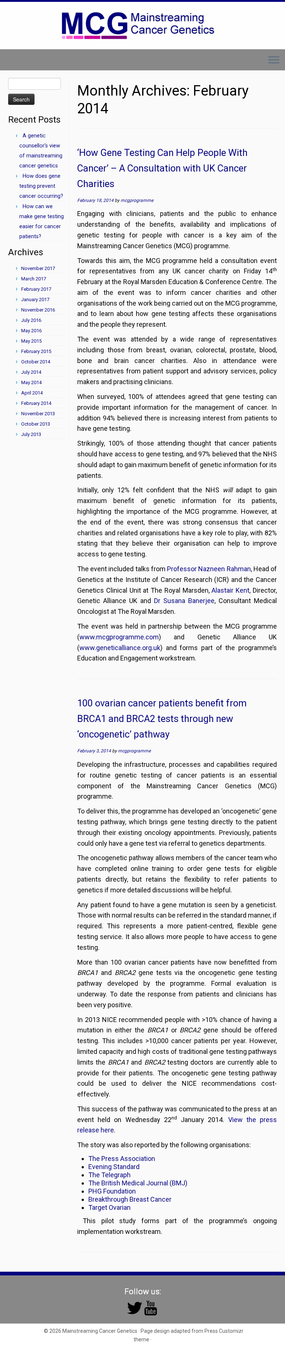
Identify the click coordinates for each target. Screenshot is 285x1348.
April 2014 (32, 393)
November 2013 (38, 413)
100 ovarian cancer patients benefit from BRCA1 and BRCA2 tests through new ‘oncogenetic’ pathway (162, 719)
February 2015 (36, 351)
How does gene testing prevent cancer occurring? (41, 186)
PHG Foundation (112, 1191)
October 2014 (35, 362)
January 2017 (35, 299)
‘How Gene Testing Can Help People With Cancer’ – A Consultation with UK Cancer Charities (162, 168)
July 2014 (31, 372)
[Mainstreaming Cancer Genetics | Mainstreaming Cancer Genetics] (142, 26)
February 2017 (36, 289)
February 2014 (36, 403)
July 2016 (31, 320)
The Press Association (121, 1158)
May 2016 (31, 330)
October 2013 (35, 424)
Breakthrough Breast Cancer (129, 1199)
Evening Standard (114, 1167)
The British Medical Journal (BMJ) (137, 1183)
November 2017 (38, 268)
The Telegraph (109, 1175)
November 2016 (38, 310)
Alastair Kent (230, 590)
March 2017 (33, 279)
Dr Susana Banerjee (184, 601)
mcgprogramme (137, 200)
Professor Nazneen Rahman (208, 569)
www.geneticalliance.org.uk (119, 648)
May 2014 (31, 382)
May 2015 (31, 341)
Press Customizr (223, 1331)
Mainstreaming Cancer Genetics (99, 1331)
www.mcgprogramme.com (119, 637)
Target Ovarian (109, 1207)
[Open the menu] (273, 60)
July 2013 (31, 434)
